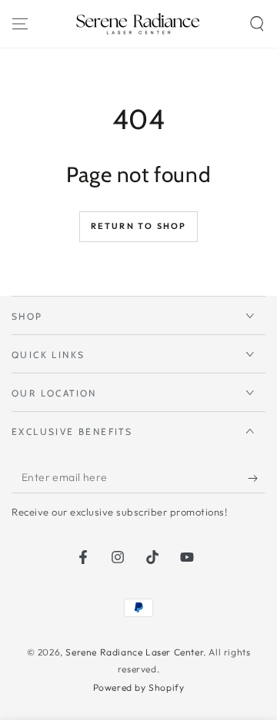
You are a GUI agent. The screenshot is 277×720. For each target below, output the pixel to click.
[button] (257, 24)
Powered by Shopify (139, 687)
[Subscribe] (256, 478)
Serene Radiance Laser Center (134, 652)
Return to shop (139, 226)
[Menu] (20, 24)
